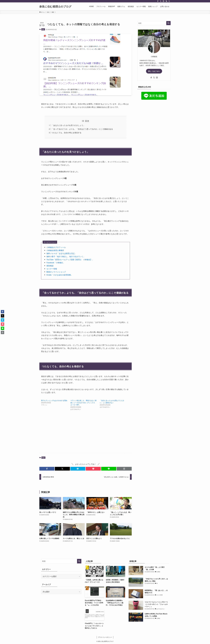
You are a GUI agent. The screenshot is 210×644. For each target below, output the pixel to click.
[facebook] (157, 1)
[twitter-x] (160, 1)
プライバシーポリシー (105, 637)
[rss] (166, 1)
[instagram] (163, 1)
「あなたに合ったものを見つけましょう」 (68, 125)
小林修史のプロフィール (56, 247)
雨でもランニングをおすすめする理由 (54, 400)
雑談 (43, 29)
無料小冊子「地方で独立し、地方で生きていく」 (65, 256)
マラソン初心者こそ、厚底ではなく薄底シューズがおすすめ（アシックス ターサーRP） (83, 402)
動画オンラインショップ (56, 272)
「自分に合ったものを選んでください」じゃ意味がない (112, 401)
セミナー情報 (51, 268)
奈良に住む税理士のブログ (55, 6)
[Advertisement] (85, 434)
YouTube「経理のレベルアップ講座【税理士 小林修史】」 (70, 259)
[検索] (169, 1)
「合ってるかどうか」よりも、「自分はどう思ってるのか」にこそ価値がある (82, 129)
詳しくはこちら (154, 71)
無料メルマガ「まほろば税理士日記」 (61, 253)
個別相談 (49, 265)
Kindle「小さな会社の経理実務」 (59, 275)
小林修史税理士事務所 (55, 250)
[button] (46, 469)
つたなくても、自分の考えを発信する (66, 132)
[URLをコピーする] (124, 469)
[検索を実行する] (168, 23)
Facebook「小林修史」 (55, 262)
